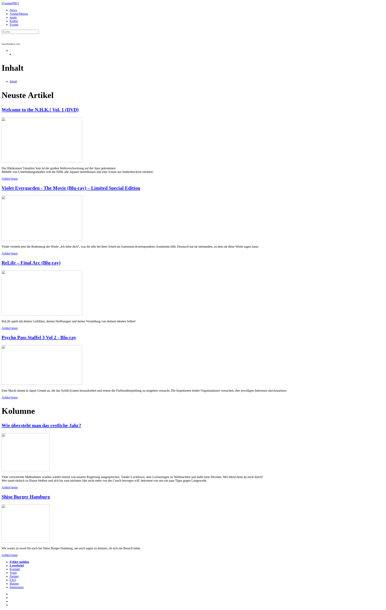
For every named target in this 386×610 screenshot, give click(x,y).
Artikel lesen (10, 178)
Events (14, 24)
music (13, 17)
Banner (14, 583)
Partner (14, 576)
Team (13, 572)
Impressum (17, 587)
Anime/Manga (19, 13)
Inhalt (13, 81)
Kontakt (15, 569)
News (13, 10)
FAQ (13, 580)
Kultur (14, 21)
